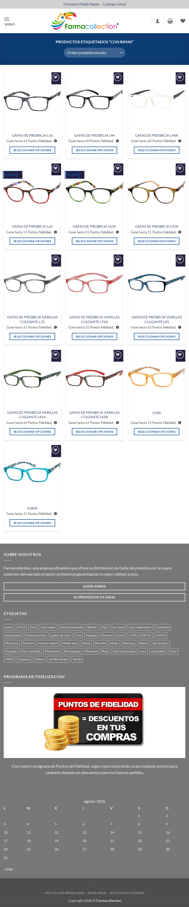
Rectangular (72, 651)
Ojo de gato (160, 643)
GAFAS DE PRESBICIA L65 (32, 226)
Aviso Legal (97, 893)
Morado (100, 643)
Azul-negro (48, 627)
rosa (143, 651)
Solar (173, 651)
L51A (133, 635)
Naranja (128, 643)
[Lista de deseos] (182, 20)
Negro (143, 643)
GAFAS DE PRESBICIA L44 (94, 135)
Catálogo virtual (114, 4)
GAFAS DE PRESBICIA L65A (94, 226)
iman (120, 635)
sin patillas (158, 651)
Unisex (40, 659)
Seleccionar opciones (32, 150)
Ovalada (11, 651)
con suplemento (140, 627)
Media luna (70, 643)
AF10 (21, 627)
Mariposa (11, 643)
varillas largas (58, 659)
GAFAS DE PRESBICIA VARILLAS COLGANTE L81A (32, 414)
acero (9, 627)
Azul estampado (71, 627)
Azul (33, 627)
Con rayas (117, 627)
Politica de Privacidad (64, 893)
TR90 (9, 659)
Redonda (91, 651)
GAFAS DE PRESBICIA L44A (156, 135)
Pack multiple (30, 651)
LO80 (157, 413)
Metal (86, 643)
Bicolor (92, 627)
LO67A (146, 635)
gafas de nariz (61, 635)
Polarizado (52, 651)
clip (103, 627)
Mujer (114, 643)
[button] (11, 21)
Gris (78, 635)
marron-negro (48, 643)
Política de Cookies (127, 893)
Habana (91, 635)
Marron (28, 643)
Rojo (105, 651)
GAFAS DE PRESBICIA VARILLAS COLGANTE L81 (156, 319)
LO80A (32, 508)
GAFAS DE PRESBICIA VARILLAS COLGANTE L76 (32, 319)
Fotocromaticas (36, 635)
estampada (13, 635)
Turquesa (24, 659)
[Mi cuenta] (157, 20)
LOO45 (161, 635)
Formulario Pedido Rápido (81, 4)
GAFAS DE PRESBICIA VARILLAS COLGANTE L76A (94, 319)
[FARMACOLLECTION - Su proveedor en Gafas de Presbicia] (85, 21)
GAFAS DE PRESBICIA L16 (32, 135)
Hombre (107, 635)
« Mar (8, 869)
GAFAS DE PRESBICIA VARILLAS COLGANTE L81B (94, 414)
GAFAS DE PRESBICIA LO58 (156, 226)
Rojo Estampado (124, 651)
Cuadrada (163, 627)
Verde (77, 659)
